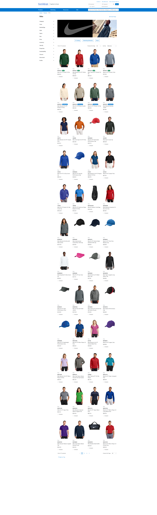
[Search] (117, 10)
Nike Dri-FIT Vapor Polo (62, 410)
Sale (77, 9)
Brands (45, 12)
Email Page (113, 16)
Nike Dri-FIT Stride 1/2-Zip (63, 72)
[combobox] (98, 46)
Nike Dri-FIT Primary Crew (109, 72)
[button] (46, 21)
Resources (65, 9)
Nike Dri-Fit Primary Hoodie (79, 106)
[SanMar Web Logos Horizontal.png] (48, 3)
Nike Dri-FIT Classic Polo (109, 173)
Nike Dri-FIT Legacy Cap (108, 342)
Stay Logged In (92, 6)
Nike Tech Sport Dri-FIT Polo (79, 139)
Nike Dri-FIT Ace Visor (78, 274)
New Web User (105, 1)
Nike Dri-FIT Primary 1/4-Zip (94, 106)
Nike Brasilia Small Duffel (93, 443)
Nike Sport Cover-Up (108, 139)
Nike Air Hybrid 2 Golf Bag (94, 207)
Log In (117, 4)
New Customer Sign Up (114, 1)
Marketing (52, 9)
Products (40, 9)
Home (40, 12)
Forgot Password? (105, 6)
